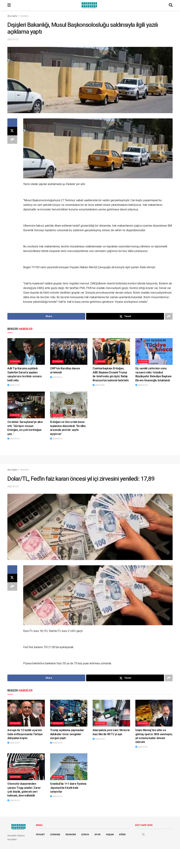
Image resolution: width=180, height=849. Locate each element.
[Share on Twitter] (12, 131)
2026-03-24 (57, 743)
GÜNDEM (55, 834)
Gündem (24, 16)
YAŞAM (110, 834)
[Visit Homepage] (89, 5)
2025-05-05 (100, 385)
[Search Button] (171, 5)
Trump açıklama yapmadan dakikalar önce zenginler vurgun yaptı (67, 734)
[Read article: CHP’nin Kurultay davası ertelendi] (69, 351)
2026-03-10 (14, 800)
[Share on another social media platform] (12, 139)
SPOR (97, 834)
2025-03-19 (14, 439)
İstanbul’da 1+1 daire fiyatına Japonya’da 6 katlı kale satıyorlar (68, 787)
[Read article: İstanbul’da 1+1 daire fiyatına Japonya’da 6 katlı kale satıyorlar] (69, 766)
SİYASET (40, 834)
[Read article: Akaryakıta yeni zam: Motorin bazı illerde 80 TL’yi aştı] (111, 713)
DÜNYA (85, 834)
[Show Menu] (9, 5)
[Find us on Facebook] (136, 834)
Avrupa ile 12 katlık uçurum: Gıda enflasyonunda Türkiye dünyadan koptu (25, 734)
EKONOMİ (71, 834)
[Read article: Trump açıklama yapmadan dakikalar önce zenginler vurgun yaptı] (69, 713)
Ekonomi (24, 470)
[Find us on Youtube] (150, 834)
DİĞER (122, 834)
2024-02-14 (57, 439)
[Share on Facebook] (12, 122)
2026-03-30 (14, 743)
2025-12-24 (14, 385)
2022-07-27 (13, 39)
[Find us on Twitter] (143, 834)
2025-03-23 (142, 385)
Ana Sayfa (12, 16)
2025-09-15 (57, 377)
